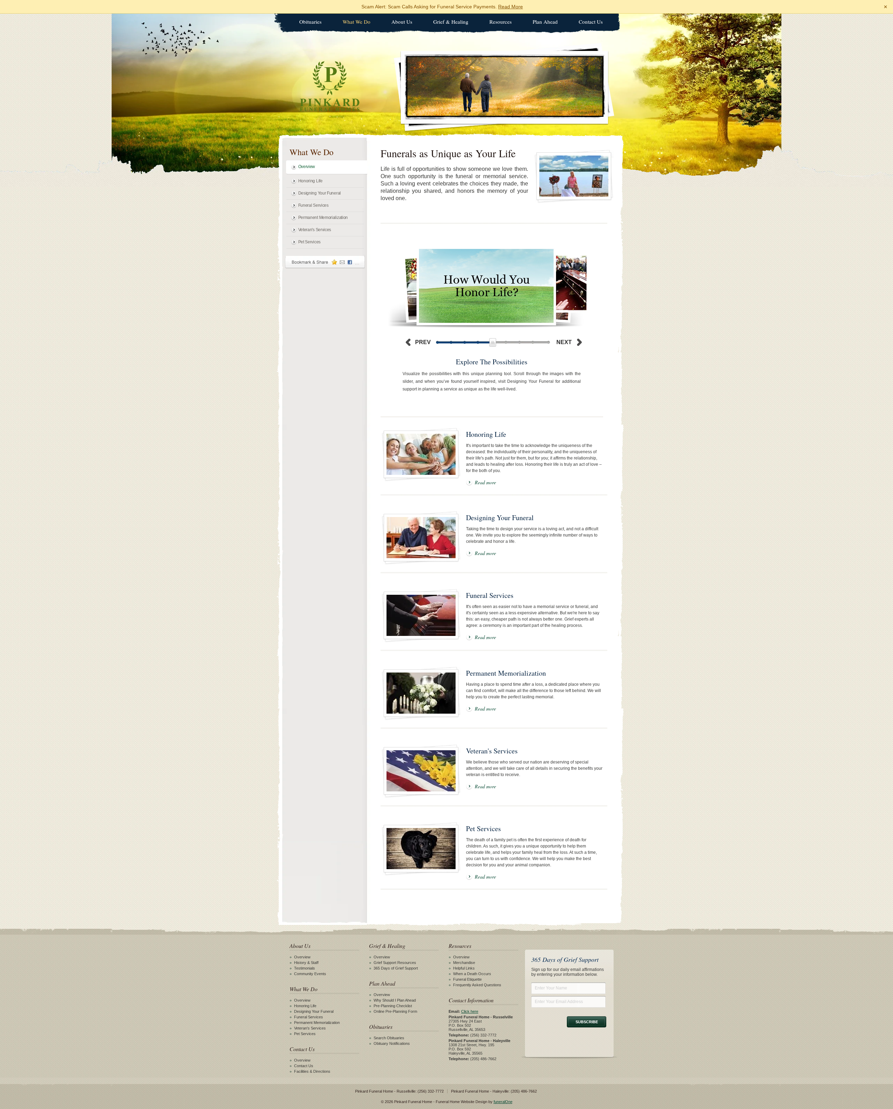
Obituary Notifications (392, 1043)
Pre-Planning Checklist (393, 1006)
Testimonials (304, 968)
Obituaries (310, 21)
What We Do (356, 21)
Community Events (310, 974)
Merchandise (464, 962)
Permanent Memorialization (323, 217)
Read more (485, 482)
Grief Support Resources (395, 962)
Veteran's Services (314, 229)
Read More (510, 6)
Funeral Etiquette (467, 979)
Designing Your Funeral (319, 193)
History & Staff (306, 962)
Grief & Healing (450, 21)
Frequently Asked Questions (477, 985)
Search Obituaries (389, 1038)
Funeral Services (313, 205)
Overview (306, 166)
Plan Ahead (545, 21)
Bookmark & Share (325, 262)
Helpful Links (464, 968)
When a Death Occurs (472, 974)
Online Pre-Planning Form (395, 1011)
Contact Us (591, 21)
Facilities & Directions (312, 1071)
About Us (401, 21)
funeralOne (503, 1102)
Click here (469, 1011)
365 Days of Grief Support (396, 968)
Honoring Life (310, 180)
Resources (500, 21)
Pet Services (309, 242)
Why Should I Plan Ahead (395, 1000)
